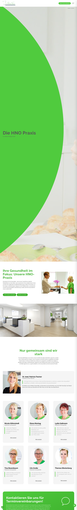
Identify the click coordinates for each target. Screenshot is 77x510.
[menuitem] (64, 3)
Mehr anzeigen (13, 437)
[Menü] (72, 3)
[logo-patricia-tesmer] (9, 3)
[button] (2, 507)
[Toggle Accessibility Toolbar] (74, 505)
